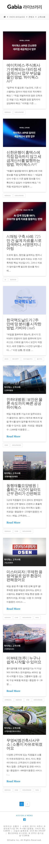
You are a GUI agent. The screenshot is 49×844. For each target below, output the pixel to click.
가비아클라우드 (28, 359)
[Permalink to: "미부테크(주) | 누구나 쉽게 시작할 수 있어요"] (24, 638)
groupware (19, 112)
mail (37, 617)
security (15, 359)
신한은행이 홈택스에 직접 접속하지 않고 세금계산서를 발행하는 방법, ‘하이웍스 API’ (24, 158)
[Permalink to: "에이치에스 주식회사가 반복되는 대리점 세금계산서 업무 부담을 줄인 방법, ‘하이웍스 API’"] (24, 45)
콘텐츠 (31, 17)
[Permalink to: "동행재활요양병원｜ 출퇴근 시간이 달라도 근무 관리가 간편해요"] (24, 466)
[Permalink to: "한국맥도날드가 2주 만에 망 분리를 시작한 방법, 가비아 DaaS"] (24, 300)
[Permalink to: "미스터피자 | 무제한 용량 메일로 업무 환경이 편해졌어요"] (24, 552)
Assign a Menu (24, 815)
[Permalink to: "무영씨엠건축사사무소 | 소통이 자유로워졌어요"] (24, 720)
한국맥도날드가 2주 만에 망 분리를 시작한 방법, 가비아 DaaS (24, 324)
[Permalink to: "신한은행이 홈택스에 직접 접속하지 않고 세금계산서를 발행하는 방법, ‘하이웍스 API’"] (24, 133)
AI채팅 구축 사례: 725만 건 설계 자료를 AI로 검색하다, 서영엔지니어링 (24, 242)
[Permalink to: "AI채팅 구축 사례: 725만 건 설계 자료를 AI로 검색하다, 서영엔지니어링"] (24, 216)
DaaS (6, 359)
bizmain (8, 112)
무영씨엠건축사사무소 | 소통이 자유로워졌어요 (24, 744)
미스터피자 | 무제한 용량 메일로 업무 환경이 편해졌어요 (24, 575)
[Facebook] (24, 819)
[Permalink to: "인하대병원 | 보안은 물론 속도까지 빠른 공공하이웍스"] (24, 379)
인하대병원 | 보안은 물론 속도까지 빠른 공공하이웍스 (24, 403)
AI (5, 279)
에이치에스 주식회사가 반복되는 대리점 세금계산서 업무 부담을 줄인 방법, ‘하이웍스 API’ (24, 73)
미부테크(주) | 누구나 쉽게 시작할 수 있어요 (24, 660)
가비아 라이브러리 (17, 17)
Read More (13, 436)
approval (8, 700)
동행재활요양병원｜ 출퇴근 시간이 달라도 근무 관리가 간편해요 (24, 489)
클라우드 (39, 359)
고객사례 (41, 17)
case (6, 445)
